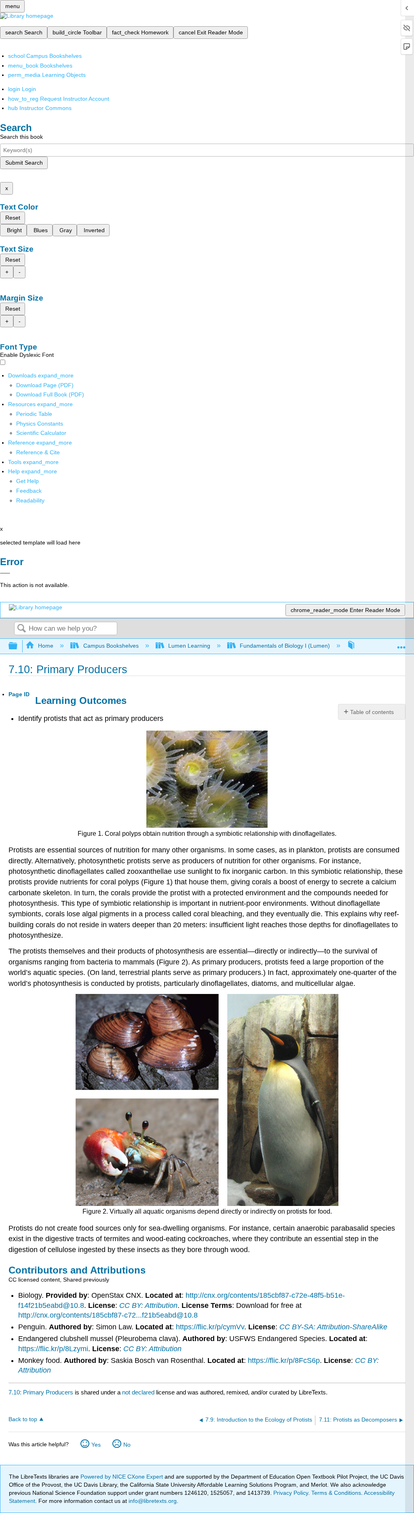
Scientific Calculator (41, 433)
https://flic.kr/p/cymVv (210, 1327)
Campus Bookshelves (111, 645)
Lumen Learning (189, 645)
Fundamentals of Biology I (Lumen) (285, 645)
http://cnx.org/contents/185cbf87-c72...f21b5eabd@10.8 (108, 1315)
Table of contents (372, 712)
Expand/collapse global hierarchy (18, 646)
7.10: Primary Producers (40, 1392)
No (127, 1444)
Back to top (22, 1419)
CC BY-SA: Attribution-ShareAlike (333, 1327)
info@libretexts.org (152, 1501)
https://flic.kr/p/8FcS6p (284, 1360)
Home (45, 645)
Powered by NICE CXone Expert (122, 1476)
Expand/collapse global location (401, 644)
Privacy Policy (290, 1493)
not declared (139, 1392)
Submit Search (24, 162)
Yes (96, 1444)
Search (21, 629)
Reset (12, 217)
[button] (29, 490)
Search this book (21, 137)
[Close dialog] (5, 573)
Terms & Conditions (336, 1493)
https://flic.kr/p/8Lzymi (53, 1349)
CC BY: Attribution (148, 1305)
